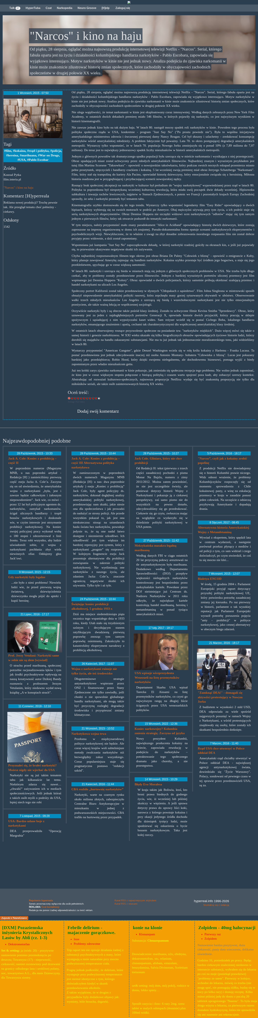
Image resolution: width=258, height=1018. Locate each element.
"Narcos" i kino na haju (18, 187)
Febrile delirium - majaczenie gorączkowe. (91, 930)
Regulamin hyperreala (41, 900)
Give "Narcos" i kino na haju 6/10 (87, 398)
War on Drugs (49, 155)
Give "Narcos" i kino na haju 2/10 (75, 398)
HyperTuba (33, 7)
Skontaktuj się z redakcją (216, 905)
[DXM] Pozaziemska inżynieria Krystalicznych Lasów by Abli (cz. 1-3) (27, 932)
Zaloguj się (122, 7)
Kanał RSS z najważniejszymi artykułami (135, 900)
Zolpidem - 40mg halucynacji (226, 927)
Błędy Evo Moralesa (148, 784)
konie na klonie (147, 927)
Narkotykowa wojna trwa (88, 733)
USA (22, 159)
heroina (13, 155)
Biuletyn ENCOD (209, 578)
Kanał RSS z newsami (126, 903)
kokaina (20, 151)
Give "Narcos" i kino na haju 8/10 (93, 398)
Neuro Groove (87, 7)
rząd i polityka (39, 151)
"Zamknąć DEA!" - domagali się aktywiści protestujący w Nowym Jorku (220, 697)
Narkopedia (64, 7)
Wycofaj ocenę (69, 398)
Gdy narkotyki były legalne (26, 577)
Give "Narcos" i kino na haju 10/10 (99, 398)
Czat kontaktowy (50, 907)
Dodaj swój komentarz (98, 411)
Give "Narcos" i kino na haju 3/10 (78, 398)
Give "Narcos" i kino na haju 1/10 (72, 398)
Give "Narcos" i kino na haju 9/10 (96, 398)
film (8, 151)
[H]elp (106, 7)
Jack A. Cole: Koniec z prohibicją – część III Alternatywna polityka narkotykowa (95, 463)
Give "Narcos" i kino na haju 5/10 (84, 398)
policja (56, 151)
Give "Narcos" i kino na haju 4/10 (81, 398)
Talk (14, 7)
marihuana (28, 155)
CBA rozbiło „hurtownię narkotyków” (97, 789)
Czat (49, 7)
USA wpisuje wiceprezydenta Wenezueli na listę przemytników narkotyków (157, 677)
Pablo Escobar (38, 159)
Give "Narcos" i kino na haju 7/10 (90, 398)
